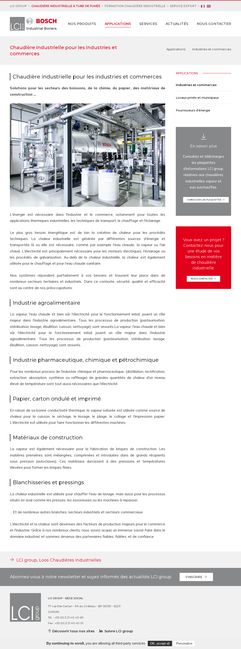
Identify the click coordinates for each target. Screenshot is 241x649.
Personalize (184, 643)
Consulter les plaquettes (204, 199)
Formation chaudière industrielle (135, 6)
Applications (118, 24)
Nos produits (82, 24)
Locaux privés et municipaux (197, 97)
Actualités (177, 24)
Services (148, 24)
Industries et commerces (196, 85)
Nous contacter (214, 24)
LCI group (18, 6)
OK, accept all (160, 643)
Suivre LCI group (118, 631)
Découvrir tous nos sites (73, 631)
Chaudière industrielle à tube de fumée (65, 6)
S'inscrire (194, 577)
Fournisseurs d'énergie (193, 110)
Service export (183, 6)
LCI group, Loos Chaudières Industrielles (57, 560)
